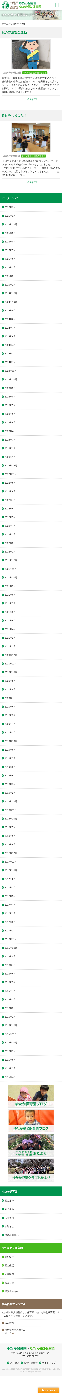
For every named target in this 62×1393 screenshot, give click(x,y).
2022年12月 (11, 465)
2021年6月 (10, 612)
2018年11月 (11, 810)
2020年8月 (10, 689)
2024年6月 (10, 336)
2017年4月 (10, 904)
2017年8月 (10, 879)
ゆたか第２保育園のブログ (35, 73)
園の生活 (9, 1209)
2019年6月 (10, 767)
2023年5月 (10, 422)
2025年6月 (10, 259)
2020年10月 (11, 672)
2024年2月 (10, 353)
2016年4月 (10, 991)
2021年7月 (10, 603)
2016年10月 (11, 947)
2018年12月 (11, 801)
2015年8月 (10, 1059)
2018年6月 (10, 836)
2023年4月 (10, 431)
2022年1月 (10, 551)
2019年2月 (10, 792)
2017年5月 (10, 896)
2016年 (15, 23)
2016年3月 (10, 999)
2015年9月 (10, 1051)
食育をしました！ (14, 115)
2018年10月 (11, 818)
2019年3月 (10, 784)
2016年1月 (10, 1016)
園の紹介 (9, 1200)
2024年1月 (10, 362)
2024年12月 (11, 293)
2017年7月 (10, 887)
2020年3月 (10, 732)
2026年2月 (10, 207)
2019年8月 (10, 749)
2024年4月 (10, 345)
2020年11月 (11, 663)
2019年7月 (10, 758)
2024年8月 (10, 319)
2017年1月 (10, 930)
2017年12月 (11, 853)
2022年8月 (10, 491)
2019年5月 (10, 775)
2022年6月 (10, 508)
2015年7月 (10, 1068)
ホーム (5, 23)
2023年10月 (11, 379)
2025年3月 (10, 267)
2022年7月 (10, 500)
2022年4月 (10, 526)
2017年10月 (11, 870)
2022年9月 (10, 482)
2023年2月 (10, 448)
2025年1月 (10, 284)
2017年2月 (10, 922)
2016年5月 (10, 982)
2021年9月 (10, 586)
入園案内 (9, 1217)
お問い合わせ (31, 1362)
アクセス (14, 1362)
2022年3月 (10, 534)
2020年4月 (10, 724)
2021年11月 (11, 569)
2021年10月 (11, 577)
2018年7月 (10, 827)
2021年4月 (10, 629)
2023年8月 (10, 396)
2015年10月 (11, 1042)
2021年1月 (10, 646)
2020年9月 (10, 681)
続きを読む (32, 99)
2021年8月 (10, 594)
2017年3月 (10, 913)
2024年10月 (11, 302)
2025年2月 (10, 276)
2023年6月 (10, 414)
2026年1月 (10, 215)
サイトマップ (49, 1362)
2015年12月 (11, 1025)
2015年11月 (11, 1034)
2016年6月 (10, 973)
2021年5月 (10, 620)
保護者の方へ (12, 1235)
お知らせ (9, 1226)
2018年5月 (10, 844)
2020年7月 (10, 698)
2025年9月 (10, 233)
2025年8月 (10, 241)
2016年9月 (10, 956)
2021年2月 (10, 637)
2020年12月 (11, 655)
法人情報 (9, 1322)
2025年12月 (11, 224)
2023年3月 (10, 439)
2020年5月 (10, 715)
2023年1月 (10, 457)
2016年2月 (10, 1008)
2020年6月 (10, 706)
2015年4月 (10, 1077)
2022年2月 (10, 543)
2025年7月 (10, 250)
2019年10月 (11, 741)
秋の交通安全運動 (14, 32)
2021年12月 (11, 560)
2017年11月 (11, 861)
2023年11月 (11, 370)
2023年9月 (10, 388)
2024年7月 (10, 327)
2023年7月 (10, 405)
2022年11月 (11, 474)
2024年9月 (10, 310)
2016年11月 (11, 939)
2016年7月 (10, 965)
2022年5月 (10, 517)
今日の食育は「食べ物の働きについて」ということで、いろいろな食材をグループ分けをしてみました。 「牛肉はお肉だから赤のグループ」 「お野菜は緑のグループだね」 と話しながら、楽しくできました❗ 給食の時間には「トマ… (31, 168)
